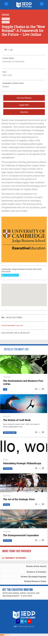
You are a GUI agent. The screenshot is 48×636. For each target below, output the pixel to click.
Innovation (7, 541)
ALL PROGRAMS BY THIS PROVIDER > (14, 558)
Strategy (6, 505)
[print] (11, 50)
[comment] (42, 389)
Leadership (5, 19)
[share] (9, 50)
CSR (5, 389)
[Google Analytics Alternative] (4, 635)
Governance (8, 469)
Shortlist (24, 112)
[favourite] (5, 50)
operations (5, 22)
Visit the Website (24, 98)
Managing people (9, 433)
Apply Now (24, 105)
